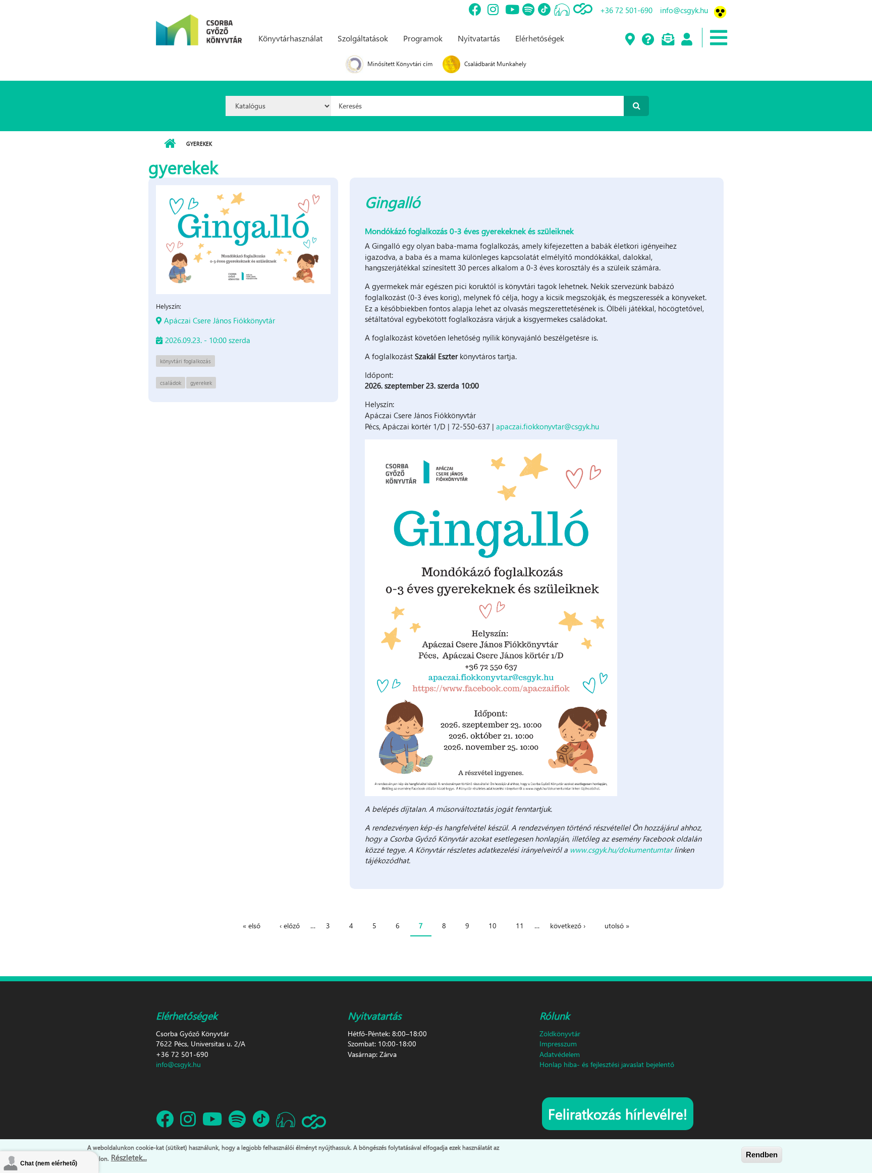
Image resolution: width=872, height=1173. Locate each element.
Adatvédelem (559, 1054)
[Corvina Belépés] (686, 40)
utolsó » (617, 925)
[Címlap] (199, 22)
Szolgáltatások (363, 38)
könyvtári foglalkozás (185, 361)
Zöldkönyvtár (559, 1033)
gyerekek (201, 382)
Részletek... (129, 1157)
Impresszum (558, 1043)
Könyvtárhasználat (290, 38)
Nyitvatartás (479, 38)
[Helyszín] (629, 40)
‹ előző (290, 925)
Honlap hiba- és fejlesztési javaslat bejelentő (606, 1064)
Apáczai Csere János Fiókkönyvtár (219, 320)
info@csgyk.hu (684, 10)
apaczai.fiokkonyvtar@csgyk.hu (547, 426)
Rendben (762, 1154)
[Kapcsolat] (667, 40)
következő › (567, 925)
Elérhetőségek (539, 38)
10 (492, 925)
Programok (423, 38)
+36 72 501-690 (626, 10)
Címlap (170, 143)
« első (251, 925)
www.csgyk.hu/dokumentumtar (621, 850)
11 (520, 925)
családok (170, 382)
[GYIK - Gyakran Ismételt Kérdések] (648, 40)
